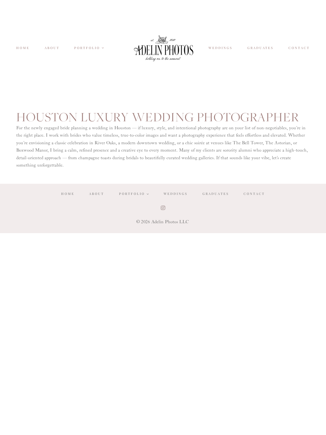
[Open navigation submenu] (103, 48)
